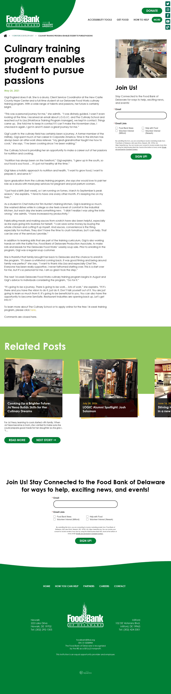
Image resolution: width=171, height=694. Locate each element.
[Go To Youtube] (167, 21)
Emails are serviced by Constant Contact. (89, 533)
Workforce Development (22, 36)
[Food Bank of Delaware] (85, 614)
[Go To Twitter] (167, 3)
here (33, 310)
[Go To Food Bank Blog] (167, 27)
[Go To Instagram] (167, 9)
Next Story (79, 440)
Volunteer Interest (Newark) (152, 132)
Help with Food (151, 128)
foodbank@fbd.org (85, 640)
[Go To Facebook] (167, 15)
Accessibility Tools (100, 19)
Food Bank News (126, 128)
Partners (88, 586)
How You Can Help (66, 586)
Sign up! (141, 156)
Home (46, 586)
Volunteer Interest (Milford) (126, 132)
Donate (152, 10)
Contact (119, 586)
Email (118, 109)
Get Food (123, 19)
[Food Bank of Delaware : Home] (23, 15)
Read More (52, 440)
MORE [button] (157, 19)
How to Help (141, 19)
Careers (104, 586)
